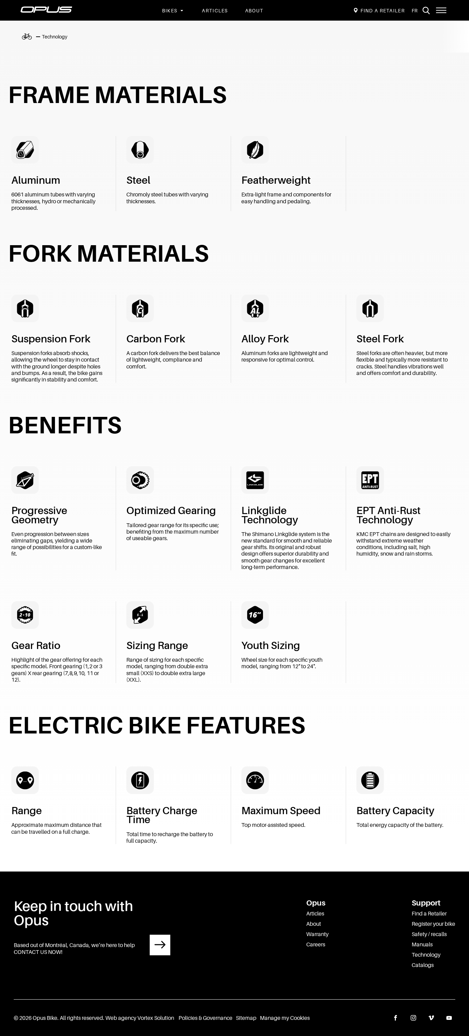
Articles (215, 10)
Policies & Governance (205, 1017)
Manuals (422, 944)
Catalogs (423, 964)
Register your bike (433, 923)
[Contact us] (160, 945)
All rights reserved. (82, 1017)
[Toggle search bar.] (426, 10)
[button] (441, 10)
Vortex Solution (155, 1017)
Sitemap (246, 1017)
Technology (426, 954)
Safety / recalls (429, 934)
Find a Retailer (429, 913)
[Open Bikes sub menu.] (181, 10)
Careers (315, 944)
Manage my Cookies (285, 1017)
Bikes (170, 10)
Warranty (317, 934)
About (254, 10)
